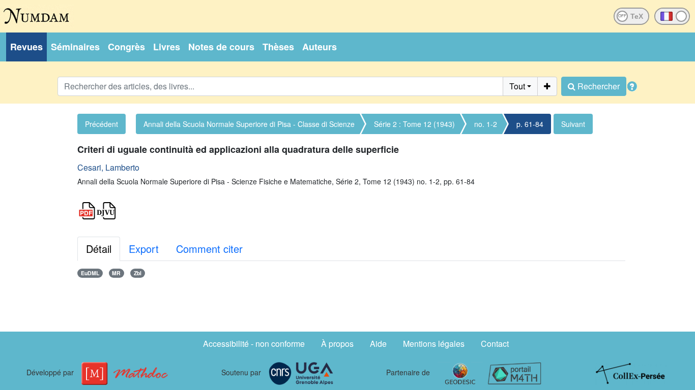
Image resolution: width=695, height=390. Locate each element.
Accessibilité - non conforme (254, 343)
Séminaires (75, 46)
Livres (166, 46)
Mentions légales (434, 343)
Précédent (101, 124)
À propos (337, 343)
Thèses (278, 46)
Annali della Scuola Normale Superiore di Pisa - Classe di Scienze (249, 124)
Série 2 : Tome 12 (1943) (414, 124)
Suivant (573, 124)
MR (116, 273)
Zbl (137, 273)
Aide (378, 343)
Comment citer (209, 248)
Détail (98, 248)
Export (144, 248)
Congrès (126, 46)
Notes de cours (221, 46)
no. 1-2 (485, 124)
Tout (517, 86)
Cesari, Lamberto (108, 167)
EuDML (90, 273)
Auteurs (319, 46)
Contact (495, 343)
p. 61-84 (529, 124)
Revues (26, 46)
